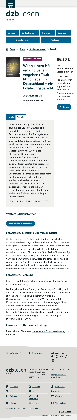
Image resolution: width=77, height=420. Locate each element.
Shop (22, 49)
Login (66, 106)
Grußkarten (22, 40)
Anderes (55, 40)
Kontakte (36, 387)
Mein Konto (60, 387)
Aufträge (13, 396)
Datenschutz (55, 416)
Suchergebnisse (37, 49)
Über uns (13, 403)
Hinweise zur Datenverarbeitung (48, 331)
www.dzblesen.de (58, 377)
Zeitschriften (28, 32)
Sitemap (35, 403)
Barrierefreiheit (66, 416)
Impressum (44, 416)
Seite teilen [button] (14, 353)
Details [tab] (20, 117)
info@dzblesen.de (58, 374)
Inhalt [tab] (11, 117)
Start (12, 49)
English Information (33, 397)
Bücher (11, 32)
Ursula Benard (34, 95)
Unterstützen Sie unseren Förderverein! (22, 408)
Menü (10, 7)
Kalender (46, 32)
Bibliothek (14, 387)
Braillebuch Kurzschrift (20, 223)
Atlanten (62, 32)
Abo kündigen (60, 403)
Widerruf (58, 396)
